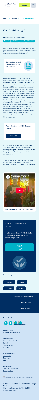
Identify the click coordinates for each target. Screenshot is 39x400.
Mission (14, 18)
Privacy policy (8, 371)
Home (5, 18)
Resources (6, 358)
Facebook (9, 282)
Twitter (22, 282)
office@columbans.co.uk (11, 332)
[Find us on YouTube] (15, 323)
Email (21, 288)
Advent (22, 41)
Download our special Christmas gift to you (13, 64)
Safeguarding (7, 366)
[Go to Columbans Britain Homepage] (9, 3)
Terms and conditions (10, 369)
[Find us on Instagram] (20, 323)
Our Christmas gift (27, 18)
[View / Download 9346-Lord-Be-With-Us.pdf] (28, 66)
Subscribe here (26, 302)
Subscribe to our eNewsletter (23, 297)
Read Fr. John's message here (19, 247)
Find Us (5, 360)
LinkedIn (9, 288)
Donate (24, 5)
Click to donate (13, 135)
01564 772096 (8, 330)
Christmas (30, 41)
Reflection (15, 41)
